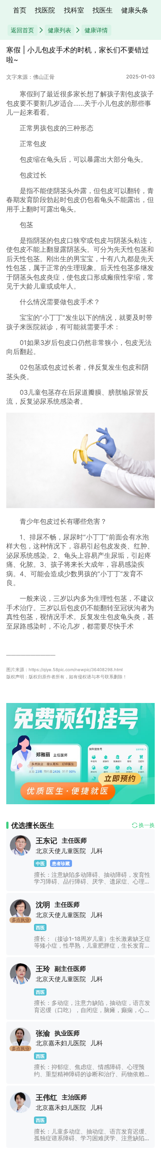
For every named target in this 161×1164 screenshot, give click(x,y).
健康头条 (134, 10)
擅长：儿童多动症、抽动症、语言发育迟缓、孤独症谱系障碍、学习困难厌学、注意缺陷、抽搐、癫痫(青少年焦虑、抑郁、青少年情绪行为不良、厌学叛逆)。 (92, 1141)
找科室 (74, 10)
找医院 (45, 10)
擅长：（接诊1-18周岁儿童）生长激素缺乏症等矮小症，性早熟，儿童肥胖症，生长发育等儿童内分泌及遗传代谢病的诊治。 (92, 946)
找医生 (103, 10)
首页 (19, 10)
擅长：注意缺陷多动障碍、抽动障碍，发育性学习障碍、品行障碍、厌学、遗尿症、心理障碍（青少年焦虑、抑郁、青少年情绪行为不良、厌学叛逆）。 (92, 885)
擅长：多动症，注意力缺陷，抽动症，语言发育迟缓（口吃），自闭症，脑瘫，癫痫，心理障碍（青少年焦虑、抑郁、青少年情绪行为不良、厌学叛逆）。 (92, 1013)
